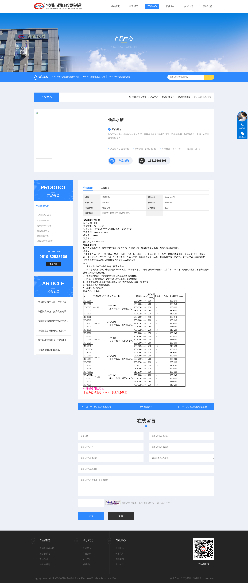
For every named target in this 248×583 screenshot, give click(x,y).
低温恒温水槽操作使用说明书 (52, 330)
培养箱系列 (45, 564)
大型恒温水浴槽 (44, 215)
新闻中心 (170, 6)
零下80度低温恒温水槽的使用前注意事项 (54, 340)
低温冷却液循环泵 (45, 241)
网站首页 (115, 6)
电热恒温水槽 (43, 220)
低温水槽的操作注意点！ (50, 350)
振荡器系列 (45, 553)
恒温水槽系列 (168, 97)
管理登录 (197, 578)
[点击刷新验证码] (113, 502)
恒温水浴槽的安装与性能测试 (52, 302)
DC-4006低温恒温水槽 (196, 407)
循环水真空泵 (43, 236)
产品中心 (152, 6)
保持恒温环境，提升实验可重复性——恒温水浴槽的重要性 (54, 311)
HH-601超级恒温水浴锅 (94, 77)
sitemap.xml (208, 578)
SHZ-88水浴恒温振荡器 (119, 77)
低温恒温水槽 (184, 97)
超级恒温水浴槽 (44, 225)
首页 (144, 97)
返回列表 (148, 407)
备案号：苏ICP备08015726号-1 (101, 578)
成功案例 (119, 559)
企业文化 (87, 559)
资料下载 (119, 564)
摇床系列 (44, 559)
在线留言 (105, 187)
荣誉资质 (87, 553)
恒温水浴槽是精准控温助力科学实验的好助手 (54, 321)
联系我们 (207, 6)
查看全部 (53, 264)
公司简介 (87, 548)
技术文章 (189, 6)
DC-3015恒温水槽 (102, 407)
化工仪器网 (186, 578)
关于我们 (133, 6)
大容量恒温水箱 (47, 548)
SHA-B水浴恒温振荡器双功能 (65, 77)
